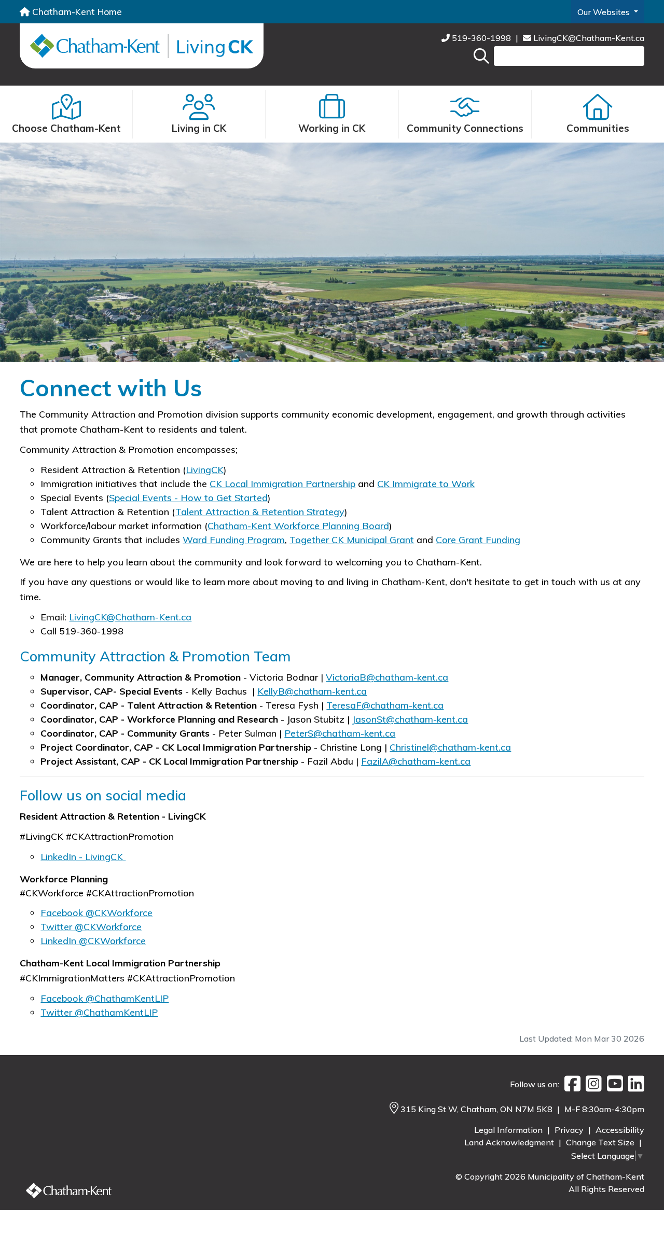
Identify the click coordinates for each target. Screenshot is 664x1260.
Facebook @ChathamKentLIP (104, 998)
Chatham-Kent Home (76, 11)
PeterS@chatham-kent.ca (339, 733)
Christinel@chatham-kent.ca (450, 747)
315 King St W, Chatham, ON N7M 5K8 (477, 1109)
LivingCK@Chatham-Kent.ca (587, 38)
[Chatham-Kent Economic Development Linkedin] (633, 1084)
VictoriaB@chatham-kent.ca (387, 677)
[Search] (481, 56)
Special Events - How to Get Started (188, 498)
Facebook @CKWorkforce (96, 913)
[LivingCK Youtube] (612, 1084)
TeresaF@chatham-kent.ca (385, 705)
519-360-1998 (481, 38)
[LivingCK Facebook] (569, 1084)
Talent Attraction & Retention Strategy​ (259, 512)
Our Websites (604, 12)
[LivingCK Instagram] (591, 1084)
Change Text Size (601, 1142)
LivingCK (205, 470)
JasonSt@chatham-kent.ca (410, 719)
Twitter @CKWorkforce (91, 927)
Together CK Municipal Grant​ (351, 540)
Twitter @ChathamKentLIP (99, 1012)
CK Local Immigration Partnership (282, 484)
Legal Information (509, 1130)
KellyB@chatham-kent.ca (312, 691)
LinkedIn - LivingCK (83, 857)
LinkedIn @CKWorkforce (93, 941)
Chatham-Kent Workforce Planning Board (298, 526)
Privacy (570, 1130)
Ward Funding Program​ (234, 540)
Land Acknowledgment (510, 1142)
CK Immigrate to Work (426, 484)
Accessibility (620, 1130)
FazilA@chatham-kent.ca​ (416, 761)
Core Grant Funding (478, 540)
